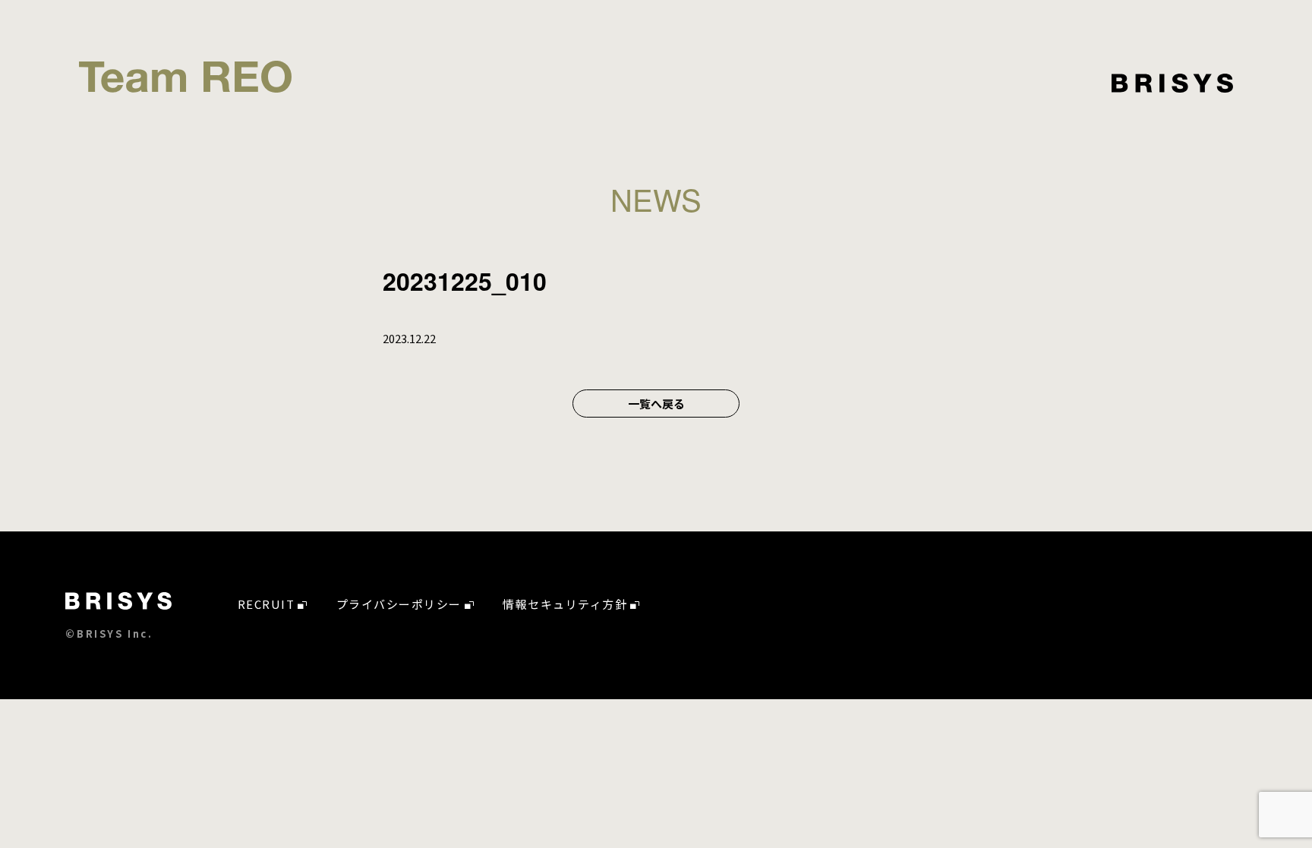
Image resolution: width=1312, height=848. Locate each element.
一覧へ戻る (656, 403)
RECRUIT (266, 604)
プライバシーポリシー (399, 604)
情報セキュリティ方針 (565, 604)
